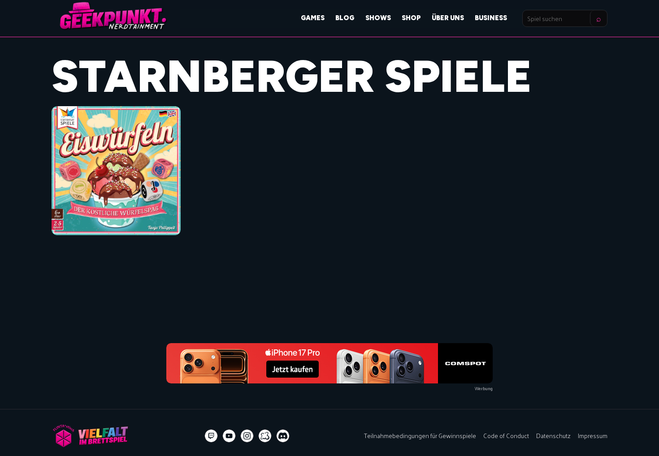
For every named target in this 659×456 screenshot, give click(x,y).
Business (491, 18)
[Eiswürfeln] (116, 170)
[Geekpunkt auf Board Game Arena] (265, 436)
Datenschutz (553, 435)
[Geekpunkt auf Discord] (283, 436)
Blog (345, 18)
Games (313, 18)
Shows (378, 18)
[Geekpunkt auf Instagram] (247, 436)
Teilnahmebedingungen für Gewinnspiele (420, 435)
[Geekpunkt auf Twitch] (211, 436)
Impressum (592, 435)
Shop (411, 18)
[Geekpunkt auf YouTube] (229, 436)
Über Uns (448, 18)
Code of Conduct (506, 435)
